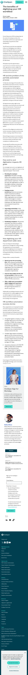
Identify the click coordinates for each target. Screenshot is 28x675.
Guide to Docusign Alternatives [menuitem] (7, 628)
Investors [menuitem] (3, 621)
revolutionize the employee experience (12, 65)
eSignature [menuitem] (3, 548)
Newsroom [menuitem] (3, 617)
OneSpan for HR (7, 363)
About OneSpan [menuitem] (4, 612)
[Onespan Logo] (6, 2)
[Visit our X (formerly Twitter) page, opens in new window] (2, 542)
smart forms (16, 278)
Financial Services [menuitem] (5, 579)
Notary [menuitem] (2, 550)
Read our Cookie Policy (15, 659)
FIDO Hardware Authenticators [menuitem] (7, 562)
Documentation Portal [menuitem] (5, 605)
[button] (13, 520)
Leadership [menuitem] (3, 619)
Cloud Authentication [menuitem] (5, 571)
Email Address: (9, 480)
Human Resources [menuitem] (5, 586)
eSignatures (13, 262)
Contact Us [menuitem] (3, 623)
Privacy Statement (12, 507)
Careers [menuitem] (3, 614)
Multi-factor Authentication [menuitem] (6, 641)
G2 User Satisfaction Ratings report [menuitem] (8, 631)
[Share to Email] (10, 520)
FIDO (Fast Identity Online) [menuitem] (6, 639)
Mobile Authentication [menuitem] (5, 569)
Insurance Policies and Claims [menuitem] (7, 581)
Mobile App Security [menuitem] (5, 567)
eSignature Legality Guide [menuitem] (6, 602)
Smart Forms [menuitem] (4, 557)
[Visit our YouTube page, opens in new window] (10, 542)
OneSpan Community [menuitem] (5, 607)
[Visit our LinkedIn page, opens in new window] (7, 542)
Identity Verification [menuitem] (5, 553)
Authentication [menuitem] (4, 588)
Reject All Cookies (13, 666)
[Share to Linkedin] (6, 520)
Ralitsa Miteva (8, 424)
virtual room (12, 288)
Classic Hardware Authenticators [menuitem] (8, 565)
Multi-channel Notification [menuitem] (6, 555)
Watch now (8, 406)
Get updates (11, 510)
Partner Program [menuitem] (4, 600)
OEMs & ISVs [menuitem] (4, 583)
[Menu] (26, 2)
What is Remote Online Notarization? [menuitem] (8, 633)
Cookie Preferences (14, 670)
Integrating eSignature (10, 345)
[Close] (25, 652)
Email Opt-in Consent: (11, 486)
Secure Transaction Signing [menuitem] (6, 590)
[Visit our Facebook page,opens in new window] (5, 542)
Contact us (19, 2)
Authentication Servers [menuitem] (6, 574)
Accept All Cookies (13, 662)
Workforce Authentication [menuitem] (6, 595)
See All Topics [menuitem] (4, 646)
